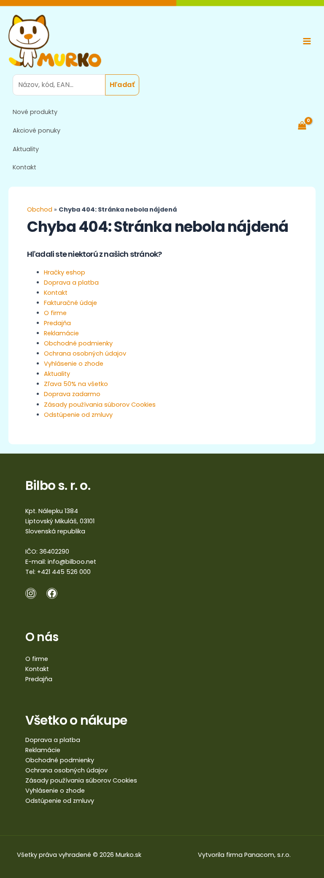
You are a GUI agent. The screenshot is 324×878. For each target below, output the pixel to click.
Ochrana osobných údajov (85, 353)
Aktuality (26, 149)
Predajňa (57, 323)
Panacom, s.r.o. (267, 855)
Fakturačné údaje (70, 303)
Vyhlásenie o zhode (73, 363)
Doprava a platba (71, 282)
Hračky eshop (64, 272)
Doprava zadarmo (72, 394)
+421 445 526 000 (64, 572)
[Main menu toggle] (307, 41)
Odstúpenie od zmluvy (78, 414)
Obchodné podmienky (78, 343)
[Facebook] (52, 593)
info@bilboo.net (72, 561)
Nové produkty (35, 112)
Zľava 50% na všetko (76, 384)
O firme (55, 313)
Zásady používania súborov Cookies (100, 404)
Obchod (39, 209)
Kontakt (24, 167)
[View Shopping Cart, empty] (306, 125)
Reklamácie (61, 333)
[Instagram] (31, 593)
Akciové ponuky (36, 130)
